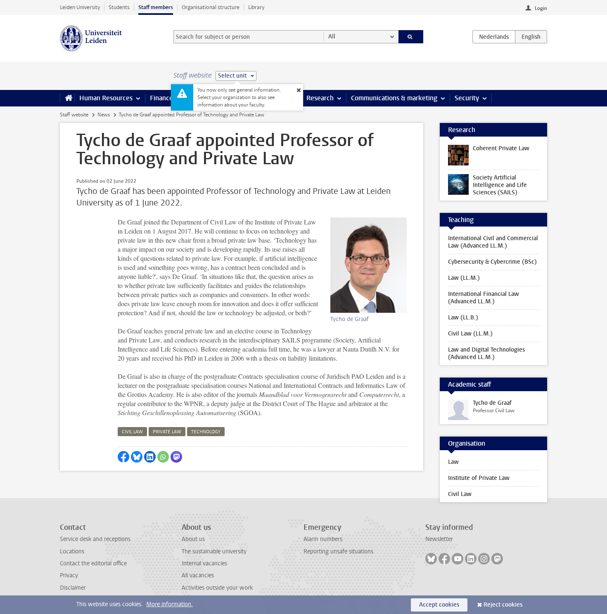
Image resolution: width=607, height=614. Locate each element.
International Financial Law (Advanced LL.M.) (483, 297)
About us (193, 539)
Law (453, 462)
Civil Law (460, 494)
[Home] (67, 98)
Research (320, 98)
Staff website (74, 114)
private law (167, 432)
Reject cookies (503, 605)
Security (467, 98)
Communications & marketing (394, 98)
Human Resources (106, 98)
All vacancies (198, 575)
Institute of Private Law (479, 478)
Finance (161, 98)
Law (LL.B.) (463, 317)
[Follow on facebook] (444, 558)
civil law (132, 432)
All (331, 36)
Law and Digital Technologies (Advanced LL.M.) (486, 353)
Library (256, 7)
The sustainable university (214, 551)
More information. (169, 604)
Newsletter (439, 539)
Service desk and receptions (95, 539)
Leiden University (80, 7)
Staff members (155, 7)
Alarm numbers (323, 539)
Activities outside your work (217, 588)
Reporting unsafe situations (338, 551)
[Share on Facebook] (123, 457)
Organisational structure (210, 7)
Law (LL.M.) (464, 278)
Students (119, 7)
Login (541, 8)
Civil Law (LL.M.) (470, 334)
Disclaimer (73, 588)
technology (206, 432)
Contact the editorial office (93, 563)
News (103, 114)
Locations (72, 551)
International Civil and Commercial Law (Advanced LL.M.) (493, 242)
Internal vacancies (204, 563)
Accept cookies (439, 605)
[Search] (411, 36)
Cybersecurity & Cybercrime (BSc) (492, 262)
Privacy (69, 575)
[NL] (493, 36)
